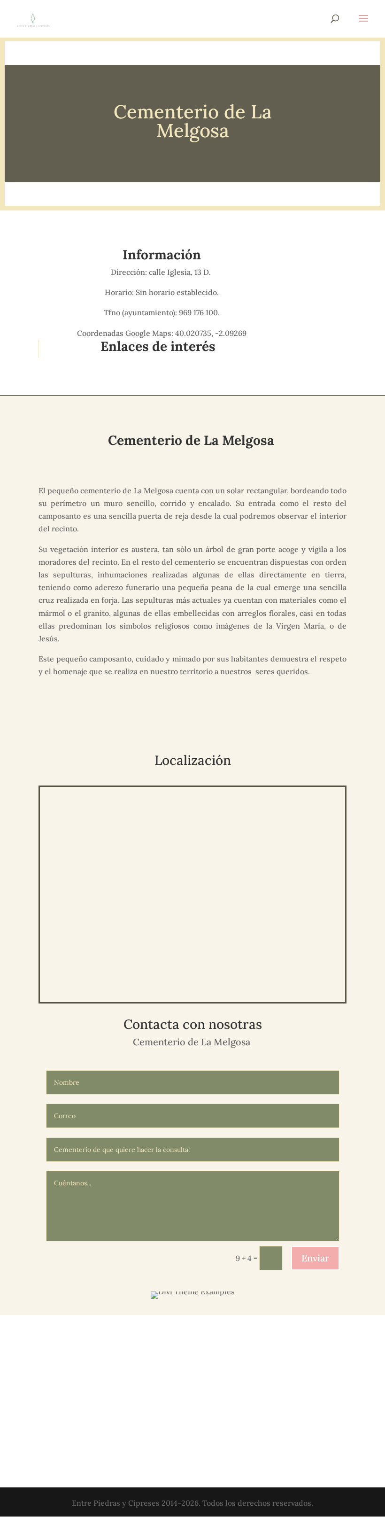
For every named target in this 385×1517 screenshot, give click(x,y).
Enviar (315, 1258)
